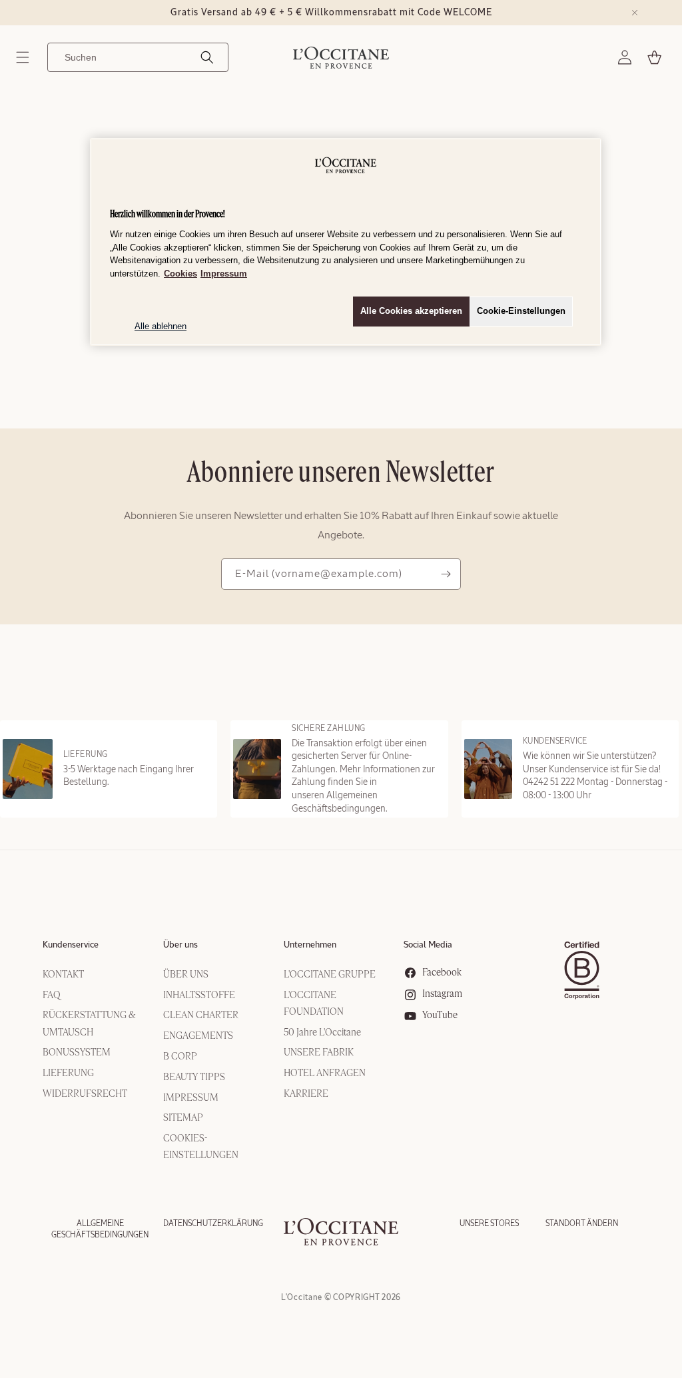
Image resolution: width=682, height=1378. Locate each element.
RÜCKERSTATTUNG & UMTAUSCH (89, 1024)
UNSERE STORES (489, 1223)
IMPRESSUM (190, 1098)
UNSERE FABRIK (319, 1052)
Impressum (223, 274)
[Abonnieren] (445, 574)
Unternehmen (310, 945)
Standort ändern (581, 1223)
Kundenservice (71, 945)
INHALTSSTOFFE (199, 995)
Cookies (180, 274)
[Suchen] (207, 57)
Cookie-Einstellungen (521, 311)
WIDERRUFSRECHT (85, 1094)
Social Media (428, 945)
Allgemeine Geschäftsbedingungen (100, 1229)
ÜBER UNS (185, 975)
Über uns (180, 945)
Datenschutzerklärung (213, 1223)
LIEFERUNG (68, 1073)
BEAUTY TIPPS (194, 1077)
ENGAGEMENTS (198, 1036)
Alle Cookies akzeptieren (411, 311)
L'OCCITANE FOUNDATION (314, 1004)
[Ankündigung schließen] (634, 12)
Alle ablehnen (160, 326)
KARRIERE (306, 1094)
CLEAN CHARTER (200, 1015)
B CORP (180, 1056)
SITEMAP (183, 1118)
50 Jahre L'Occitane (322, 1032)
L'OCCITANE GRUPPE (330, 975)
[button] (22, 57)
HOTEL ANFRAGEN (325, 1073)
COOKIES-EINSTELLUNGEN (200, 1147)
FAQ (52, 995)
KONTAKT (63, 975)
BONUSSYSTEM (77, 1052)
